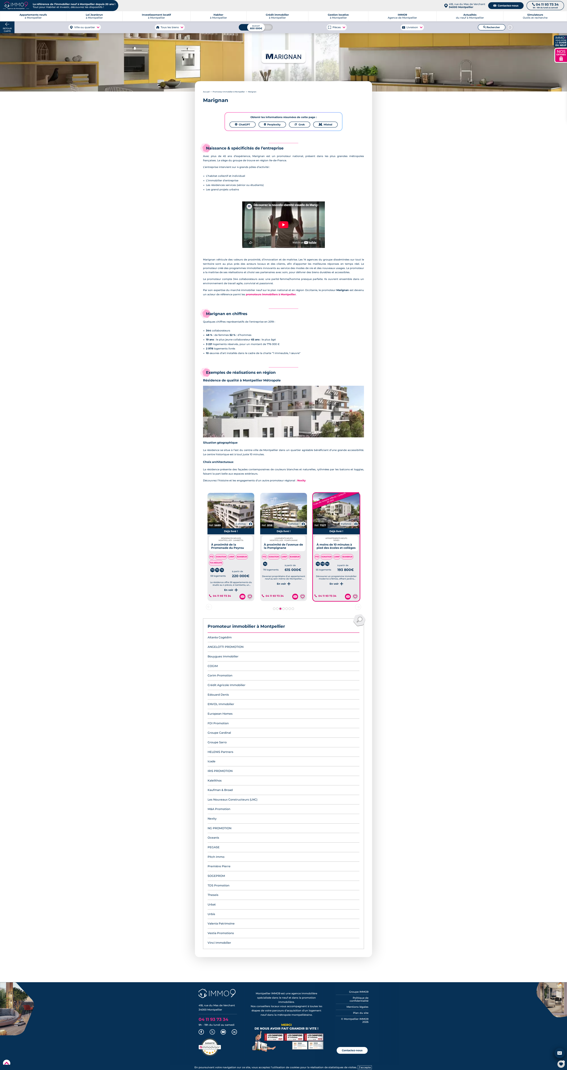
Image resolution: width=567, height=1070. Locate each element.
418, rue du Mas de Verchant (467, 6)
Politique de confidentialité (359, 999)
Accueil (206, 92)
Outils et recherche (535, 16)
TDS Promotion (218, 885)
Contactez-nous (505, 5)
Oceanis (213, 837)
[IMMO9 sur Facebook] (201, 1032)
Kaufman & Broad (220, 790)
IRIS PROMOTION (220, 771)
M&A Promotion (219, 809)
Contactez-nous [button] (352, 1050)
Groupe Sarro (217, 742)
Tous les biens (170, 27)
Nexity (301, 480)
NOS (561, 55)
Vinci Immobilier (219, 942)
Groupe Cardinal (219, 732)
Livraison (412, 27)
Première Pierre (219, 866)
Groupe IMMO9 (358, 991)
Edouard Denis (218, 694)
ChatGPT (242, 124)
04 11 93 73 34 (222, 595)
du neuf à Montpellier (470, 16)
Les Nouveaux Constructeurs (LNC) (232, 799)
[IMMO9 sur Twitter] (212, 1032)
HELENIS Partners (220, 752)
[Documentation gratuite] (242, 597)
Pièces (337, 27)
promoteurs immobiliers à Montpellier (271, 294)
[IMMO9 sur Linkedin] (234, 1032)
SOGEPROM (216, 876)
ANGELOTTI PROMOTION (225, 647)
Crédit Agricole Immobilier (226, 685)
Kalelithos (215, 780)
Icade (211, 761)
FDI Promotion (218, 723)
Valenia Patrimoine (221, 923)
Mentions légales (357, 1006)
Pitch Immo (216, 857)
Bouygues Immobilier (223, 656)
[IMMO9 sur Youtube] (223, 1032)
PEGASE (214, 847)
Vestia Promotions (221, 933)
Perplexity (272, 124)
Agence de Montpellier (402, 16)
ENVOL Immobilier (221, 704)
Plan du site (360, 1012)
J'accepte (365, 1067)
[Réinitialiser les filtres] (510, 27)
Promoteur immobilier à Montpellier (229, 92)
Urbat (212, 904)
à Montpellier (94, 16)
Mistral (325, 124)
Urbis (211, 914)
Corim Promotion (220, 675)
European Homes (220, 713)
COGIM (213, 666)
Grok (299, 124)
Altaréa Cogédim (220, 637)
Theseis (213, 895)
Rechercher (491, 27)
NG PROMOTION (219, 828)
